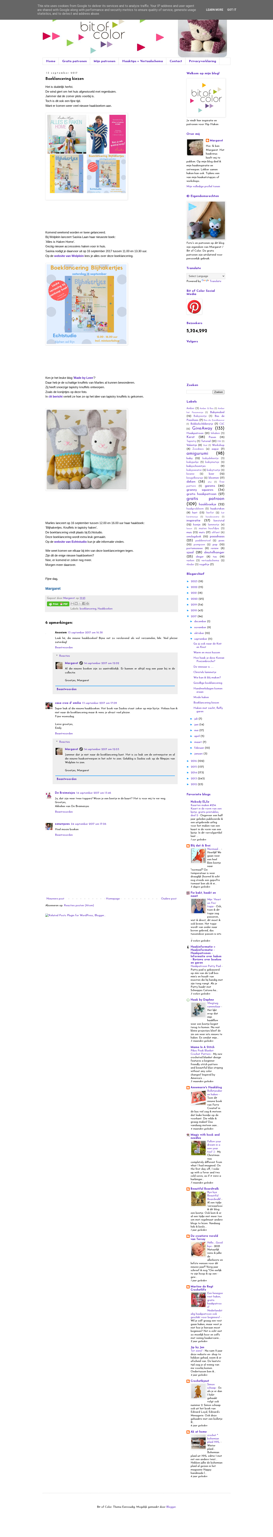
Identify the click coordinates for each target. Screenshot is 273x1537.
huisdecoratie (212, 517)
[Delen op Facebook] (84, 603)
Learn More (214, 9)
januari (198, 753)
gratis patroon (205, 499)
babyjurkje (192, 462)
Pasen (212, 437)
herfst (210, 513)
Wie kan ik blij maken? (207, 677)
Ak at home (199, 1431)
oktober (199, 633)
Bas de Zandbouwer (214, 420)
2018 (194, 610)
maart (198, 742)
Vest (205, 445)
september (201, 639)
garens (210, 486)
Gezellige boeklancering (207, 683)
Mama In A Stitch (202, 1047)
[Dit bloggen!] (76, 603)
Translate (215, 281)
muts (202, 532)
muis (189, 532)
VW (219, 441)
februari (199, 747)
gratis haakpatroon (201, 494)
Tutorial (206, 441)
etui (210, 482)
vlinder (190, 564)
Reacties (64, 655)
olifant (216, 532)
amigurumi (197, 453)
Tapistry (191, 441)
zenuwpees (62, 824)
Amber (190, 408)
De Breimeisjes (65, 793)
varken (190, 560)
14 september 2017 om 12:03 (101, 749)
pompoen (199, 545)
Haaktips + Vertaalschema (142, 61)
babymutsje (212, 462)
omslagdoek (193, 536)
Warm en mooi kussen (206, 652)
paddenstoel (203, 541)
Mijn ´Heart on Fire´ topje (214, 903)
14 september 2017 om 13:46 (93, 793)
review (214, 548)
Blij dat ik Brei (200, 845)
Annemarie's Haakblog (206, 1087)
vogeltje (204, 564)
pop (215, 544)
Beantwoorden (64, 647)
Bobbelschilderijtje (201, 423)
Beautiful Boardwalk (205, 1188)
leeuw (189, 529)
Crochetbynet (200, 1381)
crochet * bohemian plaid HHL (214, 1439)
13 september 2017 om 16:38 (85, 632)
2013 (194, 778)
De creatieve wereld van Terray (204, 1238)
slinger (200, 556)
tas (215, 556)
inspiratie (193, 520)
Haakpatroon (194, 433)
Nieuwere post (55, 898)
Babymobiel (217, 412)
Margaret (71, 663)
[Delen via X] (80, 603)
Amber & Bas (206, 409)
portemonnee (194, 548)
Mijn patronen (104, 61)
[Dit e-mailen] (72, 603)
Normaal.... (214, 849)
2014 (194, 772)
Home (50, 61)
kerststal (219, 520)
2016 (194, 761)
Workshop (218, 445)
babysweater (194, 470)
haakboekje (207, 504)
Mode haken (201, 697)
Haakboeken (105, 609)
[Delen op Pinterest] (88, 603)
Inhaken (215, 433)
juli (196, 718)
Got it (231, 9)
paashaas (217, 536)
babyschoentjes (196, 466)
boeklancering (88, 609)
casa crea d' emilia (68, 703)
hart (194, 512)
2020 (194, 599)
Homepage (113, 898)
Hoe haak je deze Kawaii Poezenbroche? (208, 659)
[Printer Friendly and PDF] (58, 604)
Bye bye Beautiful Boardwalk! (214, 1196)
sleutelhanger (214, 552)
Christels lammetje (204, 672)
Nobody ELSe (200, 801)
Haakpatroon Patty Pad (206, 966)
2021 (194, 593)
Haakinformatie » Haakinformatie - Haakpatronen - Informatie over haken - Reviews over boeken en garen (206, 954)
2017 (194, 616)
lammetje (213, 525)
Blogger (171, 1507)
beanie (190, 474)
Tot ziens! (197, 1351)
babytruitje (213, 470)
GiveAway (202, 428)
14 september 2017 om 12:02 (101, 663)
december (200, 621)
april (197, 736)
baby (189, 458)
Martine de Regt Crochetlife (202, 1288)
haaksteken (217, 508)
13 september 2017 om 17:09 (99, 703)
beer (211, 473)
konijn (196, 524)
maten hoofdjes (209, 528)
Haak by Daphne (202, 999)
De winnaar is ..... (203, 666)
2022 (194, 587)
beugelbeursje (194, 478)
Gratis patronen (74, 61)
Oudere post (169, 898)
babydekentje (210, 458)
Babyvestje (200, 416)
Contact (176, 61)
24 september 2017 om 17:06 (88, 824)
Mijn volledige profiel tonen (203, 186)
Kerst (190, 437)
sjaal (190, 552)
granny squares (199, 490)
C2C (221, 424)
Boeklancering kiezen (206, 702)
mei (196, 730)
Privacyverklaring (202, 61)
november (200, 627)
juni (196, 724)
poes (221, 540)
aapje (215, 449)
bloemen (214, 477)
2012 (194, 784)
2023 (194, 581)
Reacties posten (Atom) (79, 905)
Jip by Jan (197, 1347)
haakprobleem (195, 509)
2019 (194, 604)
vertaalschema (210, 560)
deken (190, 481)
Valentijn (191, 445)
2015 (194, 766)
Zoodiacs (198, 449)
